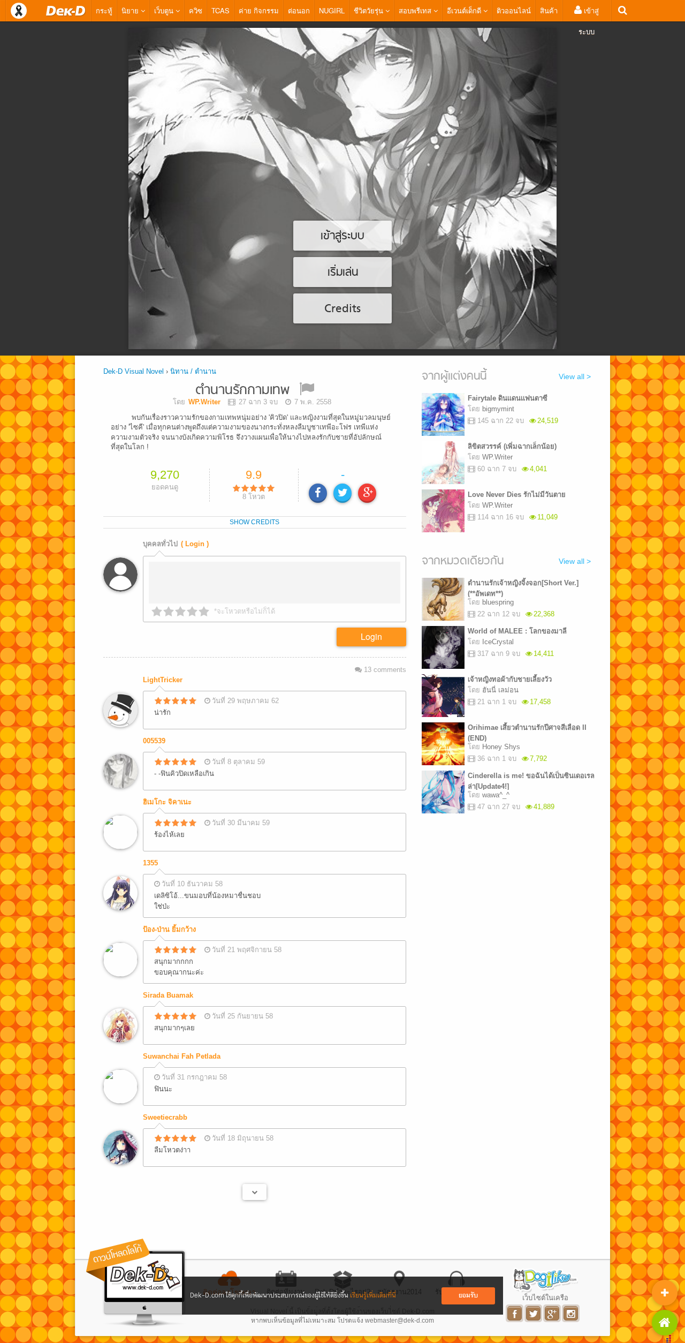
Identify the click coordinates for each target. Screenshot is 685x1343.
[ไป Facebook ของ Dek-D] (515, 1313)
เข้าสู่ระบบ (589, 20)
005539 (154, 741)
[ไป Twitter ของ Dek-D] (533, 1313)
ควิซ (195, 10)
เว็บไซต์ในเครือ (545, 1297)
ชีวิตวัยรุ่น (369, 10)
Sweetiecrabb (165, 1117)
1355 (150, 863)
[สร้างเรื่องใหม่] (665, 1293)
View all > (575, 376)
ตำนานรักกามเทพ (242, 390)
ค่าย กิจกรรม (259, 10)
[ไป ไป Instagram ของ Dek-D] (571, 1313)
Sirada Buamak (168, 995)
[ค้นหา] (622, 10)
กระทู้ (104, 10)
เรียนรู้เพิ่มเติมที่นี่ (373, 1295)
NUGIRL (332, 10)
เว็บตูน (165, 10)
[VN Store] (665, 1323)
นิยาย (131, 10)
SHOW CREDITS (254, 522)
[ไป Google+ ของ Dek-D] (552, 1313)
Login (371, 636)
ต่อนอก (299, 10)
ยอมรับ (468, 1295)
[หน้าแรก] (66, 10)
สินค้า (549, 10)
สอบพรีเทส (416, 10)
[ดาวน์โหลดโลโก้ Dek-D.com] (136, 1283)
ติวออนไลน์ (514, 10)
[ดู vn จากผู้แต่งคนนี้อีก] (254, 1192)
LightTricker (162, 680)
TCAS (220, 10)
